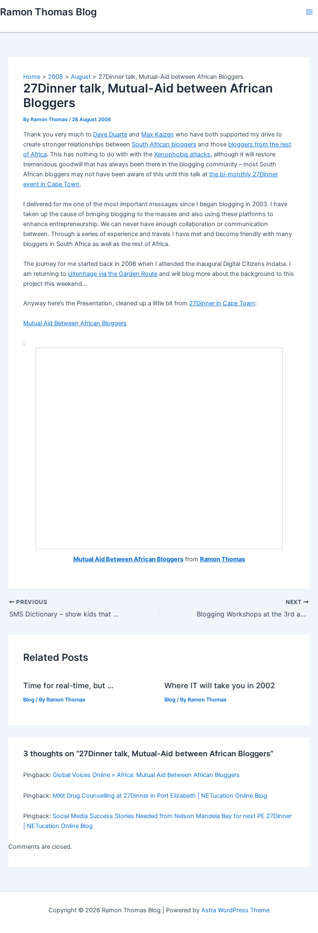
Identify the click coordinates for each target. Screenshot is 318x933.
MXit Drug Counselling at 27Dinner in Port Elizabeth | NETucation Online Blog (160, 795)
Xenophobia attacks (182, 154)
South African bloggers (164, 144)
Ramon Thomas (222, 559)
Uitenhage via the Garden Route (112, 274)
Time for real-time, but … (68, 685)
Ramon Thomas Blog (48, 12)
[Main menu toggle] (309, 12)
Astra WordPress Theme (235, 910)
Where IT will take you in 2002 (219, 685)
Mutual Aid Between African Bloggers (75, 323)
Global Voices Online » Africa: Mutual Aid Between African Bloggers (146, 775)
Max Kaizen (157, 134)
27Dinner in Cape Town (222, 303)
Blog (28, 700)
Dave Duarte (110, 134)
